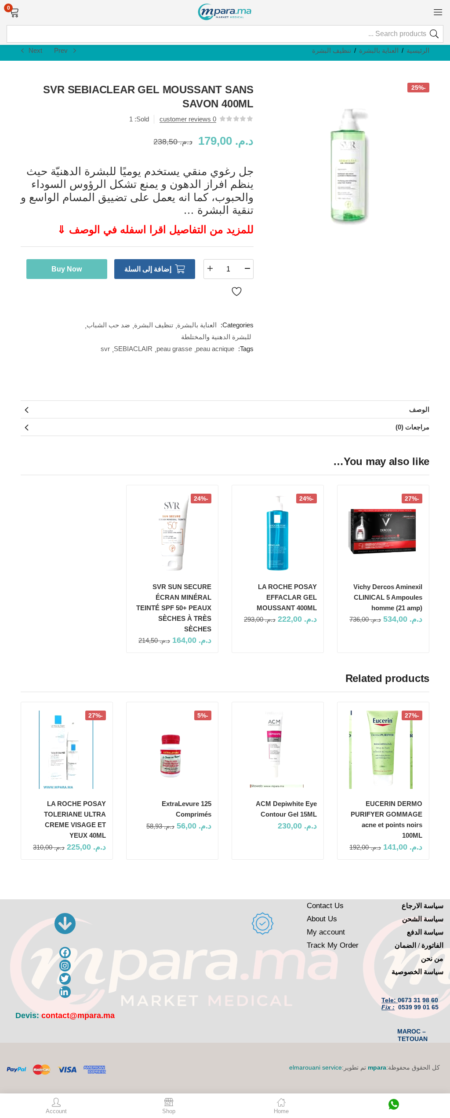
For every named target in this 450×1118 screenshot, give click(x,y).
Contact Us (325, 906)
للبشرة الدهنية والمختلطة (216, 337)
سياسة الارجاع (422, 905)
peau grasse (174, 348)
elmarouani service (315, 1067)
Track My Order (333, 945)
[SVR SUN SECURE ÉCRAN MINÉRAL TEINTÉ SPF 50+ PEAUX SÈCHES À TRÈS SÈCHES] (172, 533)
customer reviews (188, 119)
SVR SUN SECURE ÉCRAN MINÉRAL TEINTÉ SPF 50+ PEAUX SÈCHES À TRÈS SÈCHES (173, 608)
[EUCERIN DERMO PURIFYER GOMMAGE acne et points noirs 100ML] (383, 750)
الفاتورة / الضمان (419, 945)
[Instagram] (65, 965)
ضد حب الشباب (108, 325)
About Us (322, 919)
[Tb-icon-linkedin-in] (65, 992)
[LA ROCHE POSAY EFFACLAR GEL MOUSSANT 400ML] (278, 533)
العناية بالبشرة (379, 50)
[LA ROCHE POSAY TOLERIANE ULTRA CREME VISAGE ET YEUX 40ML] (67, 750)
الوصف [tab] (419, 409)
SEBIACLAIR (133, 348)
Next (35, 50)
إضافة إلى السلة (147, 269)
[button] (14, 11)
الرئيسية (417, 50)
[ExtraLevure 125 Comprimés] (172, 750)
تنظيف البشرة (331, 50)
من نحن (432, 958)
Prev (61, 50)
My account (326, 932)
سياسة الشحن (422, 919)
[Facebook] (65, 953)
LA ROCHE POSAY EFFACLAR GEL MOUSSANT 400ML (287, 597)
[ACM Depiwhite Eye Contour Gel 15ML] (278, 750)
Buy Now (66, 269)
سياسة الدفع (425, 932)
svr (105, 348)
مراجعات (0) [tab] (412, 427)
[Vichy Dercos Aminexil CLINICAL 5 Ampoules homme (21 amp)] (383, 533)
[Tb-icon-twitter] (65, 979)
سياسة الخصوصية (417, 971)
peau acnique (215, 348)
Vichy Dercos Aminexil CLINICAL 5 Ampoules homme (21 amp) (387, 597)
